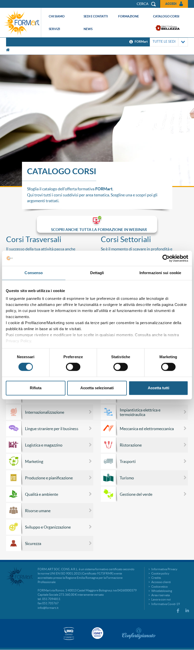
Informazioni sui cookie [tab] (160, 273)
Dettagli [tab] (97, 273)
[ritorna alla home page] (21, 22)
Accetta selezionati (97, 388)
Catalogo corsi (166, 16)
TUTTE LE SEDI (164, 41)
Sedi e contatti (96, 16)
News (88, 29)
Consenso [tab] (34, 273)
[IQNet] (97, 633)
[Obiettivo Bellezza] (168, 28)
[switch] (73, 367)
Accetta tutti (158, 388)
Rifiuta (35, 388)
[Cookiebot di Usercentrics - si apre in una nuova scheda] (166, 258)
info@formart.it (48, 607)
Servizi (54, 29)
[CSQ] (68, 633)
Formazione (128, 16)
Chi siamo (57, 16)
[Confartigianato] (139, 633)
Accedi (171, 3)
